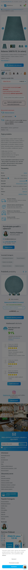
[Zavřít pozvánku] (25, 550)
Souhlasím (14, 566)
